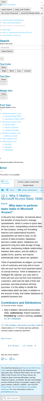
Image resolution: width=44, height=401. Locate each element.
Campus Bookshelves (29, 190)
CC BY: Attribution (12, 319)
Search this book (6, 44)
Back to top (5, 338)
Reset (4, 67)
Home (12, 190)
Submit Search (7, 51)
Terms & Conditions (19, 387)
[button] (8, 147)
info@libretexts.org (10, 392)
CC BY (16, 328)
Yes (5, 359)
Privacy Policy (6, 387)
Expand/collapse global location (41, 189)
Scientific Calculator (12, 130)
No (14, 359)
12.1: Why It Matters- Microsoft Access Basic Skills (20, 325)
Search (5, 398)
